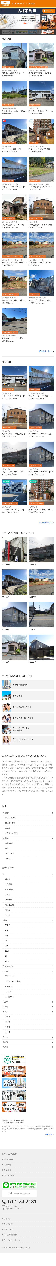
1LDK (7, 951)
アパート (8, 859)
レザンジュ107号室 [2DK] (13, 472)
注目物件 (8, 992)
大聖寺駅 (8, 884)
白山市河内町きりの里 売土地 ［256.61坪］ (40, 188)
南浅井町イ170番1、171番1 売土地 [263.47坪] (14, 264)
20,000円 (32, 662)
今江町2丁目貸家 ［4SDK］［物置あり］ (41, 74)
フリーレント (10, 976)
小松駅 (7, 915)
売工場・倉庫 (10, 823)
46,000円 (32, 564)
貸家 (7, 848)
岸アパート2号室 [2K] (11, 149)
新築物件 (7, 1170)
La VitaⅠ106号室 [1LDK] (13, 509)
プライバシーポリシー (13, 1240)
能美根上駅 (9, 905)
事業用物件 (9, 843)
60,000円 (6, 662)
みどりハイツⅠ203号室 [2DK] (41, 112)
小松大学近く (9, 1175)
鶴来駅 (7, 879)
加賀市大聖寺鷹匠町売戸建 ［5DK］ (40, 301)
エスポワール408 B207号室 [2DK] (41, 435)
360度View (9, 997)
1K (6, 941)
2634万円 (32, 597)
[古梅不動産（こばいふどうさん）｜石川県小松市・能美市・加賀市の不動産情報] (26, 11)
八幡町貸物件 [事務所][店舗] (41, 225)
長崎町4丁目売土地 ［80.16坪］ (14, 112)
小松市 (7, 1032)
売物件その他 (10, 818)
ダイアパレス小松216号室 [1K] (41, 150)
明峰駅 (7, 894)
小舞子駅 (8, 900)
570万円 (32, 630)
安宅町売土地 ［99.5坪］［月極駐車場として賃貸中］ (14, 339)
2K (6, 956)
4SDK (7, 930)
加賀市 (7, 1027)
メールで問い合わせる (21, 1193)
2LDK (7, 961)
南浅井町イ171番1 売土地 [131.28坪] (41, 264)
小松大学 (8, 986)
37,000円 (6, 630)
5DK (6, 935)
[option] (28, 21)
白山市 (7, 1022)
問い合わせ (8, 1224)
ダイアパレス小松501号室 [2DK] (41, 510)
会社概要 (7, 1219)
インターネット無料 (12, 981)
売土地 (7, 828)
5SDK (7, 925)
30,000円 (6, 597)
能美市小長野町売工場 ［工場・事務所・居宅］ (14, 74)
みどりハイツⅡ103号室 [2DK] (14, 188)
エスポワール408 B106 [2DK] (41, 472)
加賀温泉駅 (9, 889)
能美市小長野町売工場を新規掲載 (23, 4)
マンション (9, 853)
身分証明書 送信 (10, 1235)
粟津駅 (7, 910)
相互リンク (8, 1229)
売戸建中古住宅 (11, 833)
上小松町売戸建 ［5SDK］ (13, 225)
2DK (6, 946)
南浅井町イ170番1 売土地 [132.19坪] (14, 301)
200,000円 (6, 564)
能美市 (7, 1017)
